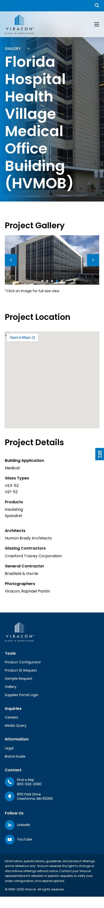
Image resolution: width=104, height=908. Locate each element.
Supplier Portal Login (21, 695)
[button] (42, 281)
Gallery (10, 686)
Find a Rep (25, 780)
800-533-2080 (29, 784)
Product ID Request (21, 670)
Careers (11, 717)
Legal (9, 748)
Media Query (15, 725)
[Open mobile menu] (96, 24)
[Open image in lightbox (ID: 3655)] (52, 259)
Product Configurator (23, 662)
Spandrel (13, 515)
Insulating (14, 509)
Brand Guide (15, 756)
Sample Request (18, 678)
